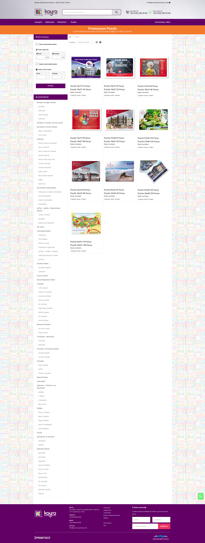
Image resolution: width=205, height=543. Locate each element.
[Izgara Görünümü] (97, 42)
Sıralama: (72, 42)
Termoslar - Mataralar (45, 337)
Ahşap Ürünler (42, 333)
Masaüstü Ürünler (44, 324)
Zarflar (40, 369)
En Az (40, 54)
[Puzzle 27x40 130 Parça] (153, 119)
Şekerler (40, 445)
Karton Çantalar (43, 300)
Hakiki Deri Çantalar (44, 292)
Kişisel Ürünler (42, 377)
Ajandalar (41, 219)
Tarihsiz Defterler (43, 215)
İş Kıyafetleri (42, 400)
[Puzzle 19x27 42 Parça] (86, 67)
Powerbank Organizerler (46, 247)
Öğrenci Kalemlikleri (44, 131)
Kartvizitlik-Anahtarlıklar (46, 188)
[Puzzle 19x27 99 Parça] (86, 119)
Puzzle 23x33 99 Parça (80, 190)
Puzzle (39, 433)
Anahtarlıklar (42, 204)
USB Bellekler (42, 239)
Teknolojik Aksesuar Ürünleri (47, 255)
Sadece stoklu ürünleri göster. (48, 64)
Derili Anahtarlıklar (44, 196)
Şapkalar (40, 392)
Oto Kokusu (41, 485)
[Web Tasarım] (161, 536)
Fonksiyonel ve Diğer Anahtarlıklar (49, 192)
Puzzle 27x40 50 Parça (114, 138)
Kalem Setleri (42, 172)
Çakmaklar (41, 381)
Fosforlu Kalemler (44, 163)
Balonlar (40, 494)
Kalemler (40, 139)
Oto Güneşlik (42, 481)
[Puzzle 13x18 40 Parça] (153, 67)
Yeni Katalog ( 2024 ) (162, 22)
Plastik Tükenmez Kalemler (47, 143)
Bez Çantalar (42, 304)
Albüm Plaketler (43, 416)
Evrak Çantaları (42, 320)
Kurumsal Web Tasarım (161, 539)
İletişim (74, 22)
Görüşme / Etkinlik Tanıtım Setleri (50, 123)
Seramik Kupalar (43, 353)
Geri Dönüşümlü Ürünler (46, 280)
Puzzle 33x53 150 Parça (80, 241)
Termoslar (41, 341)
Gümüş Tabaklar (43, 412)
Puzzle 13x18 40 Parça (148, 86)
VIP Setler (40, 227)
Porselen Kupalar (43, 357)
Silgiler (40, 180)
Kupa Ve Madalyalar (44, 424)
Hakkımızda (49, 22)
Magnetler (41, 461)
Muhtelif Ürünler (43, 449)
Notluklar (41, 107)
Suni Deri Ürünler (43, 328)
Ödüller (39, 408)
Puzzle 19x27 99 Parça (80, 138)
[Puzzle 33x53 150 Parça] (86, 223)
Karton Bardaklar (43, 465)
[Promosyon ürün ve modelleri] (70, 37)
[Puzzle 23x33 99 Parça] (86, 171)
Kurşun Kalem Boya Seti (46, 159)
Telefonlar (41, 272)
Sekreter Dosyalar (44, 373)
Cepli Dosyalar (42, 115)
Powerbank (41, 235)
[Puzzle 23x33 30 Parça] (119, 171)
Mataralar (41, 345)
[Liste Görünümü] (100, 42)
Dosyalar (40, 361)
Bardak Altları (42, 477)
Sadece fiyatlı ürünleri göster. (48, 44)
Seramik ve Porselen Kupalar (48, 349)
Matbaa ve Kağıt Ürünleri (46, 102)
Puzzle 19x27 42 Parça (80, 86)
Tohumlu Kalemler (44, 167)
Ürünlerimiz (61, 22)
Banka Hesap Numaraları (44, 2)
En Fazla (56, 54)
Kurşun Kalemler (43, 147)
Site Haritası (107, 523)
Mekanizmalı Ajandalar (45, 223)
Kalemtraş (41, 184)
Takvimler (41, 119)
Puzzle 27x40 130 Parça (148, 138)
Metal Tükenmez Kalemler (46, 151)
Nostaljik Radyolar (44, 268)
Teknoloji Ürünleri (44, 231)
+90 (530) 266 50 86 (138, 13)
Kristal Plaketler (43, 429)
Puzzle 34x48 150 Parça (148, 190)
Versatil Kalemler (43, 155)
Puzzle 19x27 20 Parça (114, 86)
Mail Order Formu (63, 2)
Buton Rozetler (43, 469)
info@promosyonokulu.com (157, 2)
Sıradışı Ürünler (42, 263)
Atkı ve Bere (42, 404)
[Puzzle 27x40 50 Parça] (119, 119)
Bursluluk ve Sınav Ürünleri (47, 127)
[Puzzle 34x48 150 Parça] (153, 171)
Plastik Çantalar (43, 312)
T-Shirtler (41, 396)
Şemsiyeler (41, 457)
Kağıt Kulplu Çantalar (45, 308)
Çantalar (40, 284)
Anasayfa (38, 22)
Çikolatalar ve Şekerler (45, 437)
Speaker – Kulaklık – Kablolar (47, 251)
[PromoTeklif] (42, 537)
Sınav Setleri (42, 135)
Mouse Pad (41, 473)
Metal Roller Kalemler (45, 176)
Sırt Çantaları (42, 316)
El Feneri (40, 259)
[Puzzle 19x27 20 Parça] (119, 67)
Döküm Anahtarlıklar (44, 200)
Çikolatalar (41, 441)
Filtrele (50, 86)
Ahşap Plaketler (43, 420)
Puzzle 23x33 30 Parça (114, 190)
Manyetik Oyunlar (43, 489)
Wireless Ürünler (43, 243)
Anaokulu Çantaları (44, 296)
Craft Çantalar (42, 288)
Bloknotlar (41, 111)
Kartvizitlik (41, 453)
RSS (105, 525)
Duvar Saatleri (42, 276)
